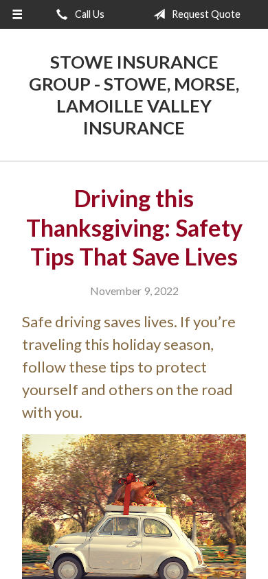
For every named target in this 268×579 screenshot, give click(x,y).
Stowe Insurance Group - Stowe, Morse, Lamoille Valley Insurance (134, 94)
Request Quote (205, 14)
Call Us (88, 14)
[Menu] (17, 14)
